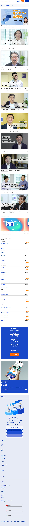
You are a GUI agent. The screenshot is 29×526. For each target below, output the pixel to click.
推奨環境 (11, 521)
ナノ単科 (9, 435)
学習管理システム (2, 465)
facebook (9, 515)
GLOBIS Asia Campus (3, 488)
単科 (10, 432)
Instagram (9, 510)
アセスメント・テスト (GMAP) (4, 464)
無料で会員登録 (14, 354)
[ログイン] (19, 1)
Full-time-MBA (2, 451)
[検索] (17, 1)
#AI (1, 192)
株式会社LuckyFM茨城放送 (3, 501)
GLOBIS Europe (2, 491)
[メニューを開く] (1, 1)
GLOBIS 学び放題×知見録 (3, 455)
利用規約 (4, 521)
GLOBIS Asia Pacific (3, 487)
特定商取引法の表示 (18, 521)
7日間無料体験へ (22, 1)
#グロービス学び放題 (3, 27)
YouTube (9, 505)
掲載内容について (23, 521)
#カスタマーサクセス (3, 48)
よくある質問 (14, 521)
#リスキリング (16, 27)
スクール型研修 (2, 461)
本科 (10, 430)
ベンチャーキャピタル (3, 476)
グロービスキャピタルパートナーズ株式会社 (5, 485)
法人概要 (1, 521)
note (9, 517)
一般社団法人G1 (2, 497)
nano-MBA (2, 449)
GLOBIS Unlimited (2, 456)
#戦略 (7, 48)
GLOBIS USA (2, 495)
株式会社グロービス (3, 482)
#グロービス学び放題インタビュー (10, 27)
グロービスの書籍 (2, 470)
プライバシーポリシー (7, 521)
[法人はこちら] (27, 1)
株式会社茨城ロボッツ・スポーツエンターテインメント (6, 500)
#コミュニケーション (17, 131)
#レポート (26, 233)
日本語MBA (2, 443)
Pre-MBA (2, 450)
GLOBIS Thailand (2, 494)
